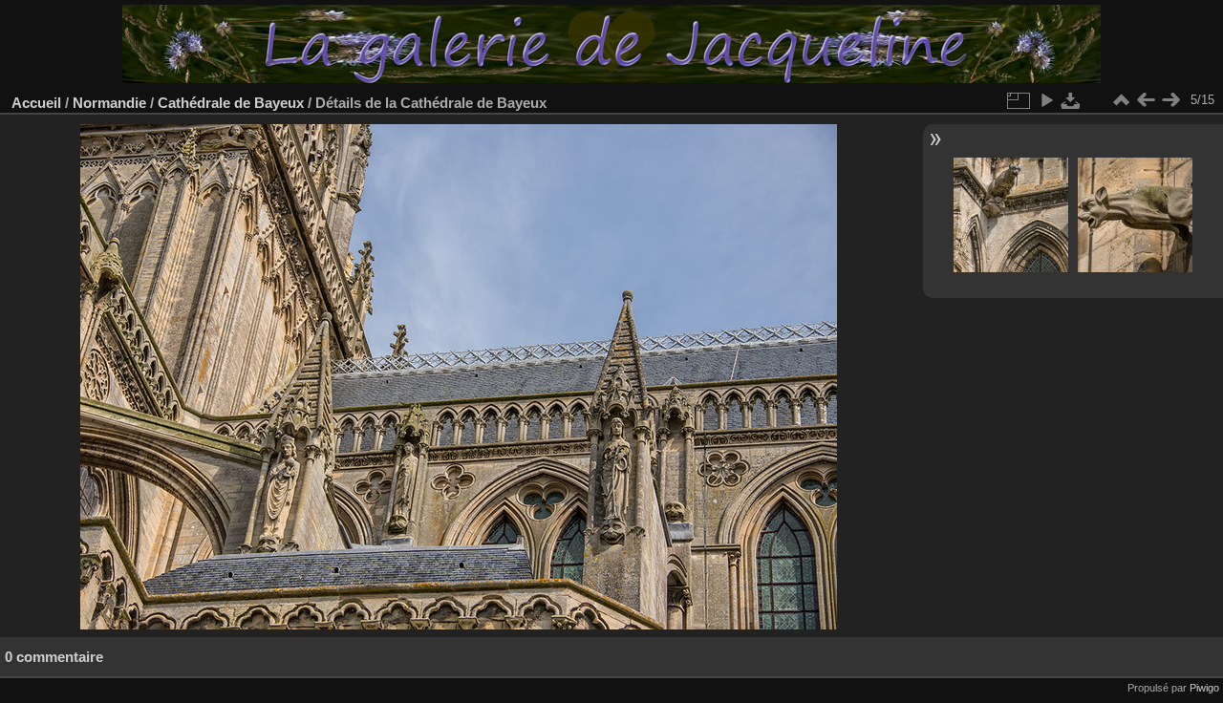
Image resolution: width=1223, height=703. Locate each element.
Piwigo (1204, 687)
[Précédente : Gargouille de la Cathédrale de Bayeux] (1145, 100)
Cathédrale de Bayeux (231, 103)
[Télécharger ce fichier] (1071, 100)
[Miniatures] (1120, 100)
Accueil (36, 103)
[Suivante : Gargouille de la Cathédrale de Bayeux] (1170, 100)
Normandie (109, 103)
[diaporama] (1046, 100)
